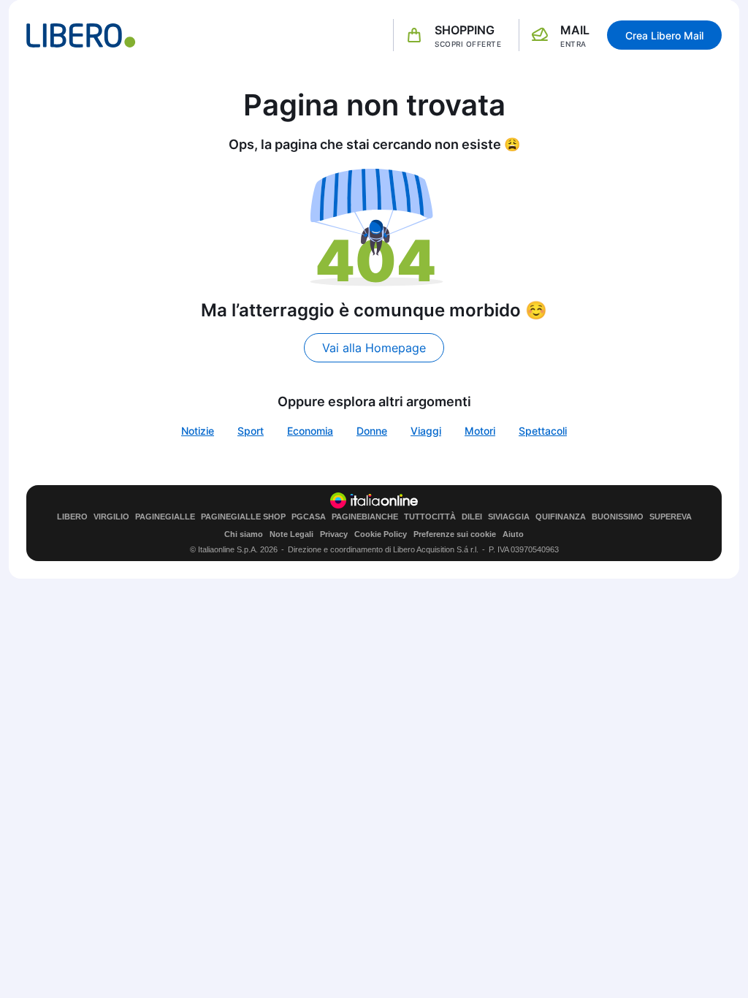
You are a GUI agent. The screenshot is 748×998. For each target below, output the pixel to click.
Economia (310, 430)
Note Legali (291, 534)
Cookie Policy (380, 534)
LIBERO (72, 517)
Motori (480, 430)
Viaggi (426, 430)
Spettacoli (543, 430)
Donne (371, 430)
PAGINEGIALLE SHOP (243, 517)
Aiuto (513, 534)
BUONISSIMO (618, 517)
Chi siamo (243, 534)
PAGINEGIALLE (165, 517)
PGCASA (308, 517)
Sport (250, 430)
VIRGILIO (111, 517)
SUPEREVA (670, 517)
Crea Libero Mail (664, 35)
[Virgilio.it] (81, 35)
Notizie (197, 430)
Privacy (334, 534)
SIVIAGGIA (509, 517)
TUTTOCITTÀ (430, 517)
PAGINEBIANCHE (365, 517)
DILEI (472, 517)
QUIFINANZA (560, 517)
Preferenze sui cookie (454, 534)
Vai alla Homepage (374, 347)
